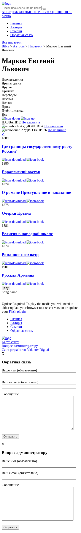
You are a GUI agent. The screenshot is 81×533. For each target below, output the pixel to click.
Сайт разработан (25, 350)
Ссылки (16, 31)
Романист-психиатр (20, 254)
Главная (16, 23)
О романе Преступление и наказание (36, 192)
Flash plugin (17, 311)
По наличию (53, 126)
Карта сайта (10, 342)
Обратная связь (21, 35)
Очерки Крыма (16, 213)
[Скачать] (14, 159)
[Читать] (35, 159)
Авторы (16, 27)
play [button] (6, 288)
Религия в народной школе (27, 234)
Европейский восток (21, 172)
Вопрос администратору (20, 346)
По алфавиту (31, 122)
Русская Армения (18, 275)
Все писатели (12, 42)
